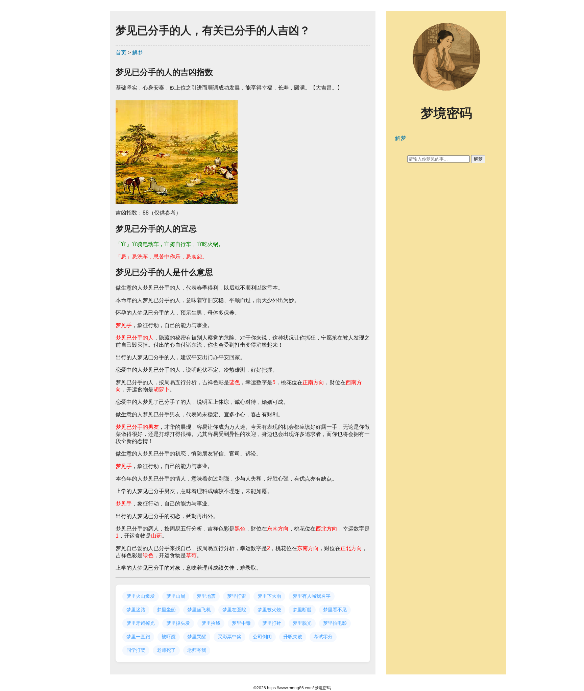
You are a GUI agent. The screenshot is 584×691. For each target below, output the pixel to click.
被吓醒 (169, 636)
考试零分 (323, 636)
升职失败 (292, 636)
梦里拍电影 (335, 623)
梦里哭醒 (196, 636)
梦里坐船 (166, 609)
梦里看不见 (335, 609)
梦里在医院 (234, 609)
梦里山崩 (175, 596)
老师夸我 (196, 650)
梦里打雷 (236, 596)
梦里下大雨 (269, 596)
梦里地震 (206, 596)
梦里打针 (271, 623)
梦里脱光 (302, 623)
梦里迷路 (135, 609)
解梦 (137, 52)
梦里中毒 (241, 623)
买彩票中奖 (229, 636)
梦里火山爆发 (140, 596)
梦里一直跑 (138, 636)
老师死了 (166, 650)
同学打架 (135, 650)
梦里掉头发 (178, 623)
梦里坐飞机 (199, 609)
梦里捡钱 (210, 623)
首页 (121, 52)
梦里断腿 (302, 609)
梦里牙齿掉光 (140, 623)
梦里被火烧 (269, 609)
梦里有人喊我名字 (312, 596)
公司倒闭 (262, 636)
